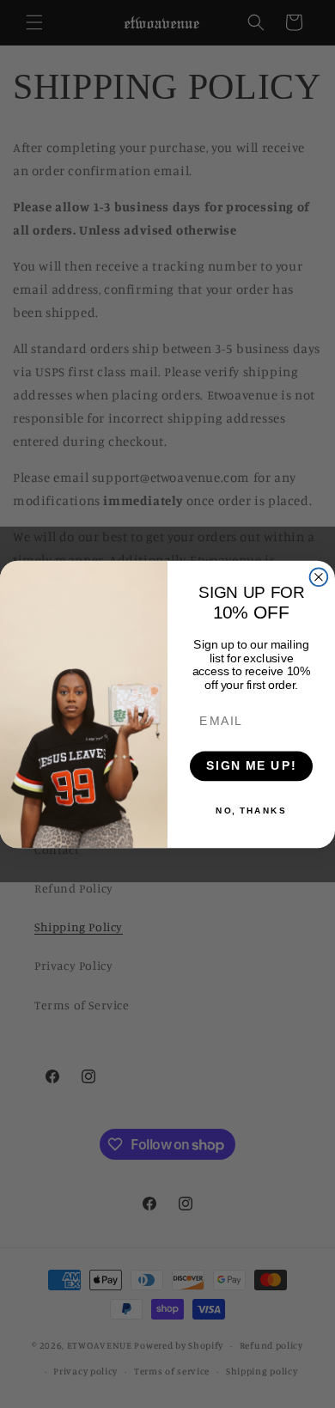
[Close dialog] (319, 577)
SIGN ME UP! (251, 765)
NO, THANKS (251, 810)
